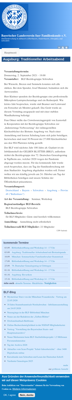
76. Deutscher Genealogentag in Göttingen (31, 265)
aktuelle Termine (23, 283)
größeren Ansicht (60, 368)
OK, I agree (10, 395)
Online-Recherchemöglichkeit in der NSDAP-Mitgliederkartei (36, 325)
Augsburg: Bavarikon (22, 274)
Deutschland (12, 190)
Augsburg (52, 190)
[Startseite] (15, 29)
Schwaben (38, 190)
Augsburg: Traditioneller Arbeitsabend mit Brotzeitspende (39, 252)
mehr (65, 365)
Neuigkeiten (50, 283)
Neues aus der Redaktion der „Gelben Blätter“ (28, 316)
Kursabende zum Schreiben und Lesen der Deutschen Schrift (35, 356)
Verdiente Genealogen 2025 (20, 361)
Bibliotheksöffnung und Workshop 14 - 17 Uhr (33, 247)
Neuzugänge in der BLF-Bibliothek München (28, 312)
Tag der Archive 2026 (17, 344)
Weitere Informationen (24, 389)
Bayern (25, 190)
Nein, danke (26, 395)
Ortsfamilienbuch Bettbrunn (20, 320)
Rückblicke (37, 283)
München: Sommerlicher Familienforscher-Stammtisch (37, 256)
